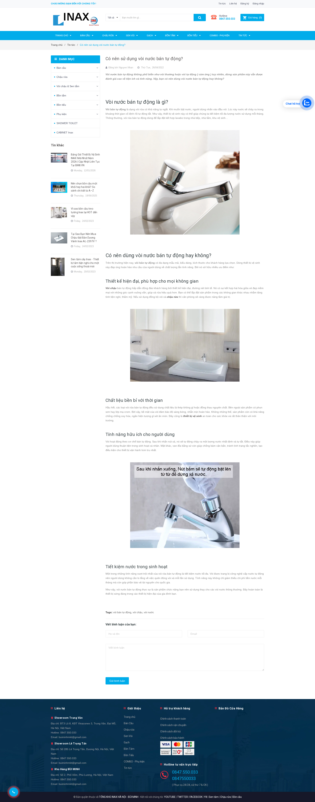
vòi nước (149, 612)
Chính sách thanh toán (173, 718)
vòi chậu (137, 612)
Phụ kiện (62, 114)
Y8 (205, 796)
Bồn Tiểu (129, 755)
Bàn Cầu (128, 723)
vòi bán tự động (122, 612)
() (255, 17)
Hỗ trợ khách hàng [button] (177, 708)
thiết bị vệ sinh (192, 416)
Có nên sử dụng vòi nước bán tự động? (144, 58)
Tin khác (57, 145)
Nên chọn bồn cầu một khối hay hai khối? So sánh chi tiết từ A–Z (84, 187)
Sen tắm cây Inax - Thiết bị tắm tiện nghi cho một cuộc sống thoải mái (85, 263)
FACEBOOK (196, 796)
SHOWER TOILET (67, 123)
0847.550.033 (68, 732)
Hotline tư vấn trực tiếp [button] (181, 764)
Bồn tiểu (61, 104)
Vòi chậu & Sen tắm (68, 86)
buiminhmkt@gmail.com (72, 737)
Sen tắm (214, 796)
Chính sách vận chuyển (173, 725)
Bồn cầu (237, 796)
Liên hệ (233, 3)
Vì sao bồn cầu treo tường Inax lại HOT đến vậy (84, 212)
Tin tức (222, 3)
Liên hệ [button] (60, 708)
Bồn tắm (61, 95)
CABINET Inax (65, 132)
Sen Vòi (128, 736)
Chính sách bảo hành (172, 737)
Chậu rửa (62, 76)
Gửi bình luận (117, 680)
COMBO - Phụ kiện (134, 761)
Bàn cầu (61, 67)
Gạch (127, 742)
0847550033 (184, 778)
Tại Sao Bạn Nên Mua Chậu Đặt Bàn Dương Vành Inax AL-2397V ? (84, 238)
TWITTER (182, 796)
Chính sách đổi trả (170, 731)
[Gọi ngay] (13, 792)
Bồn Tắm (129, 748)
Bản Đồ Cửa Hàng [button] (231, 708)
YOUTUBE (170, 796)
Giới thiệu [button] (134, 708)
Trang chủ (129, 716)
